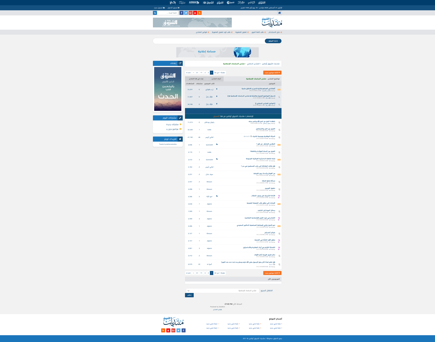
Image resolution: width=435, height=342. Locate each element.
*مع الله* (209, 196)
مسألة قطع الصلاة (268, 180)
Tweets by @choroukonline (168, 144)
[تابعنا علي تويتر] (186, 13)
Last (188, 72)
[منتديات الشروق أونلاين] (279, 12)
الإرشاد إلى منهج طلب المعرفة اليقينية (261, 203)
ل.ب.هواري (209, 89)
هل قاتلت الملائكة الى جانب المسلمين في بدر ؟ (258, 166)
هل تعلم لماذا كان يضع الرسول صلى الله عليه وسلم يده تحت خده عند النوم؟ (248, 262)
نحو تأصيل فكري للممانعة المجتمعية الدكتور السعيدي (256, 225)
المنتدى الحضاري (253, 63)
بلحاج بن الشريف (266, 90)
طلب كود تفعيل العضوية (221, 32)
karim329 (209, 144)
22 (199, 264)
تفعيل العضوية (241, 32)
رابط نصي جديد (275, 323)
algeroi (209, 203)
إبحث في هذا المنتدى (196, 79)
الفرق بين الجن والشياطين (265, 128)
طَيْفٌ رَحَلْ (268, 98)
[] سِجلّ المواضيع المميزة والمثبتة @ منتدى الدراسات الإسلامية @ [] (251, 96)
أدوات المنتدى (216, 79)
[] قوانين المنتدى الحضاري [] (265, 103)
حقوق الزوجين (270, 188)
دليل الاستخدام (274, 32)
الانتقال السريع (267, 290)
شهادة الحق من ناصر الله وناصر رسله (262, 121)
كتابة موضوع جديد (272, 72)
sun (270, 130)
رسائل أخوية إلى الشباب (266, 210)
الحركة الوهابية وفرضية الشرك (264, 136)
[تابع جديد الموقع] (200, 13)
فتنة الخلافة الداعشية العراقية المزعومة (260, 158)
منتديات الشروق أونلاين (271, 63)
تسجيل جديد (158, 7)
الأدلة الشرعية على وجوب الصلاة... (263, 195)
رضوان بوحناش (267, 123)
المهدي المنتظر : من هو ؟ (265, 144)
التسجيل (216, 116)
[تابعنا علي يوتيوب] (195, 13)
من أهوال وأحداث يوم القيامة (264, 173)
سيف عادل (209, 174)
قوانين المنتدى (201, 32)
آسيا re (209, 264)
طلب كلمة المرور (258, 32)
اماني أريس (209, 137)
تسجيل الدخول (173, 7)
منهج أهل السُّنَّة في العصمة (265, 240)
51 (197, 72)
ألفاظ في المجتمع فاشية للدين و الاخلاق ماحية (258, 88)
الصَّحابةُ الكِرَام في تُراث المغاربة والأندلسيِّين (259, 247)
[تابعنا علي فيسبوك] (182, 13)
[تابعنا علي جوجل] (191, 13)
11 (201, 72)
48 (199, 137)
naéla (209, 129)
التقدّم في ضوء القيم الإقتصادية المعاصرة (260, 217)
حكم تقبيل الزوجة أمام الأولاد (264, 254)
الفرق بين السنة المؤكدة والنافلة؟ (262, 151)
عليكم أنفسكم (270, 232)
